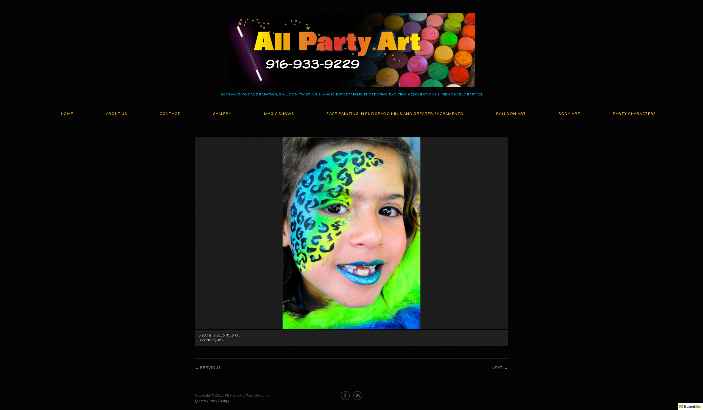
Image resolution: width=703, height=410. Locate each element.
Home (67, 113)
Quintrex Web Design (212, 401)
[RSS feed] (357, 395)
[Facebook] (345, 395)
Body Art (569, 113)
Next (497, 367)
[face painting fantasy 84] (351, 328)
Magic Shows (279, 113)
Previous (210, 367)
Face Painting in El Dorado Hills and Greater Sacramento (395, 113)
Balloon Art (511, 113)
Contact (170, 113)
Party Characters (634, 113)
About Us (116, 113)
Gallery (222, 113)
